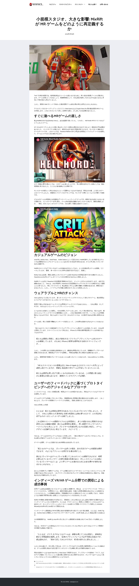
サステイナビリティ (65, 4)
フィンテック (39, 562)
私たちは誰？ (92, 4)
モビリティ (52, 4)
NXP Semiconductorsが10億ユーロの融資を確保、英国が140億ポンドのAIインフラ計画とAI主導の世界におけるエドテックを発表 (69, 564)
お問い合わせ (104, 4)
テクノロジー (79, 4)
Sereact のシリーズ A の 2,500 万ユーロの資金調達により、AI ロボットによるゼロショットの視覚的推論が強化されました (69, 567)
